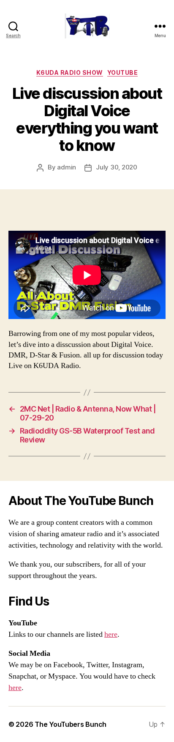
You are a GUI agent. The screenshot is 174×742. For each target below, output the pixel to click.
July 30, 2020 (116, 167)
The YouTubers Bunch (70, 724)
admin (66, 167)
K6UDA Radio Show (69, 72)
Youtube (122, 72)
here (110, 634)
